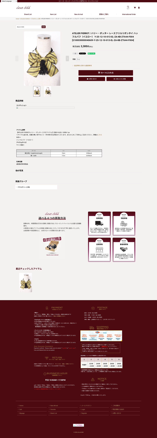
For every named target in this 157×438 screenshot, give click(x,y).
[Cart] (135, 7)
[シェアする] (75, 53)
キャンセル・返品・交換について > (64, 364)
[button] (128, 7)
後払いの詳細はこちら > (59, 316)
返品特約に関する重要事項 (83, 65)
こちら (100, 135)
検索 (43, 27)
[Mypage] (139, 7)
